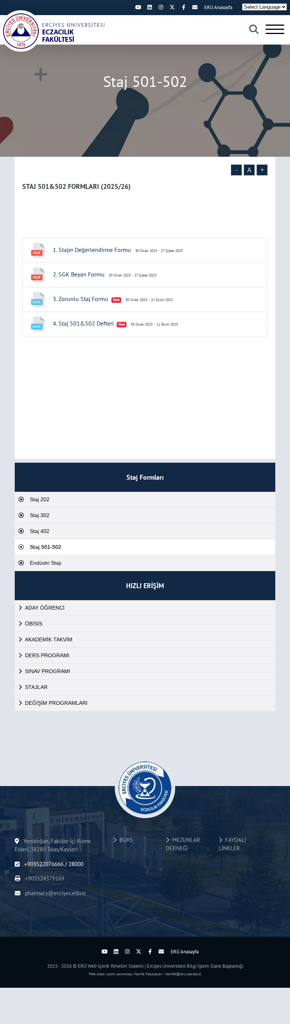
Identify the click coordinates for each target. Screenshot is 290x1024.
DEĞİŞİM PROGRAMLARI (56, 703)
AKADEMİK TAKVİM (48, 639)
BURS (124, 839)
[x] (172, 7)
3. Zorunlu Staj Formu (80, 299)
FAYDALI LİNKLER (232, 844)
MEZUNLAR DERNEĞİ (183, 844)
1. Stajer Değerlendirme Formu (92, 249)
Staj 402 (39, 531)
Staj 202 (39, 499)
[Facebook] (183, 7)
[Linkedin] (149, 7)
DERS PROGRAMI (47, 655)
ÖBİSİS (33, 624)
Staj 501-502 (45, 547)
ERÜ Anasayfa (218, 7)
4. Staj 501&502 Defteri (83, 323)
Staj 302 (39, 515)
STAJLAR (36, 687)
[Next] (127, 7)
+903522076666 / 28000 (53, 864)
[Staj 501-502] (53, 31)
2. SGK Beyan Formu (79, 274)
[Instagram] (161, 7)
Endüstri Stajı (46, 563)
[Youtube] (138, 7)
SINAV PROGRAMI (47, 671)
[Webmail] (195, 7)
